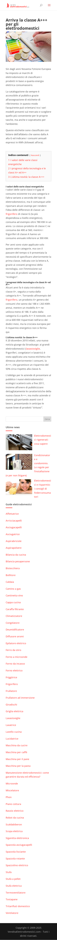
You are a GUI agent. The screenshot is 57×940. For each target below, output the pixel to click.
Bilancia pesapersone (18, 561)
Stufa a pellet (13, 878)
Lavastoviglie (13, 718)
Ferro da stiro (13, 650)
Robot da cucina (15, 817)
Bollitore (11, 575)
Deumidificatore (15, 629)
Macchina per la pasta (18, 765)
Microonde (12, 783)
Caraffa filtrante (15, 609)
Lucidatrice (12, 738)
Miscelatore (12, 790)
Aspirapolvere (13, 547)
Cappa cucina (13, 602)
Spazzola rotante (15, 858)
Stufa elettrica (14, 885)
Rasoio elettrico (14, 810)
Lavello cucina (14, 731)
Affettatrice (12, 513)
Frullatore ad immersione (20, 697)
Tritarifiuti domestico (18, 906)
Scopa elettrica (14, 831)
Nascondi (35, 155)
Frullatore (11, 691)
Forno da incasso (15, 663)
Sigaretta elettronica (17, 838)
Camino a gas (13, 588)
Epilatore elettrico (16, 643)
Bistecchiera (13, 568)
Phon (9, 797)
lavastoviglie (33, 348)
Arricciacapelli (14, 520)
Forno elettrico (14, 670)
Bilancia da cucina (16, 554)
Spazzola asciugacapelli (19, 844)
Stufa (9, 872)
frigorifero (11, 214)
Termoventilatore (15, 892)
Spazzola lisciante (16, 851)
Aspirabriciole (13, 541)
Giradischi (11, 704)
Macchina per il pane (17, 759)
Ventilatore (12, 913)
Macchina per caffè (16, 752)
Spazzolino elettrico (17, 865)
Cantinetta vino (14, 595)
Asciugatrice (13, 534)
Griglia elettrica (14, 711)
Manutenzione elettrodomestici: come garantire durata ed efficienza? (27, 774)
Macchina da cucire (16, 745)
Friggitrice (11, 677)
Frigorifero (12, 684)
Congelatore (12, 622)
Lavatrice (11, 725)
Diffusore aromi (15, 636)
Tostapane (11, 899)
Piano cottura (13, 804)
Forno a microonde (16, 656)
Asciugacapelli (14, 527)
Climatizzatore (14, 616)
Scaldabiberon (14, 824)
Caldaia (10, 581)
